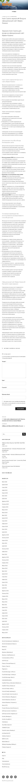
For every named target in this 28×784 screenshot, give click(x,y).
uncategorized (5, 733)
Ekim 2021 (4, 585)
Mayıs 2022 (5, 565)
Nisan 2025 (4, 512)
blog (3, 649)
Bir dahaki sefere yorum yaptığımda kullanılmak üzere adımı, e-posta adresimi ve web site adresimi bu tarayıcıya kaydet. (13, 403)
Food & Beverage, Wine (7, 677)
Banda (3, 646)
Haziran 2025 (5, 507)
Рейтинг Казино (6, 747)
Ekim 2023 (4, 543)
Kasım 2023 (5, 540)
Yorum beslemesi (6, 764)
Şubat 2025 (5, 518)
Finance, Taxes (5, 666)
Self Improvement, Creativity (8, 711)
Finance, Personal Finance (8, 663)
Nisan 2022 (4, 568)
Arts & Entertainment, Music (8, 643)
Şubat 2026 (5, 484)
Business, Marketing (7, 652)
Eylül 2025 (4, 498)
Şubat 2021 (4, 607)
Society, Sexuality (6, 719)
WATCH (4, 738)
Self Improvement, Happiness (9, 713)
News (3, 705)
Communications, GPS (7, 657)
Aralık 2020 (4, 613)
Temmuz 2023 (5, 548)
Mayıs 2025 (5, 509)
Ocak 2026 (4, 487)
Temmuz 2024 (5, 537)
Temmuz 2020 (5, 627)
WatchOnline (5, 741)
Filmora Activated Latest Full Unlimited (11, 466)
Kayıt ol (4, 755)
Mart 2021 (4, 604)
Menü (14, 11)
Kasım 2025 (5, 493)
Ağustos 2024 (5, 535)
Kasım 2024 (5, 526)
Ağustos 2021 (5, 590)
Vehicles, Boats (5, 736)
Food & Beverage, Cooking (8, 674)
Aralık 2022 (4, 551)
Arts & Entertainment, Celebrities (9, 641)
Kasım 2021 (5, 582)
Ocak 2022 (4, 576)
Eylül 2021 (4, 588)
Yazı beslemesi (5, 761)
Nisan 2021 (4, 601)
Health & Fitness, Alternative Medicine (11, 683)
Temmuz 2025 (5, 504)
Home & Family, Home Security (9, 694)
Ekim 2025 (4, 495)
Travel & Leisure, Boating (8, 730)
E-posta (4, 387)
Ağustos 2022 (5, 557)
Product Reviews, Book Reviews (9, 708)
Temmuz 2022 (5, 560)
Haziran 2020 (5, 629)
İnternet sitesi (6, 394)
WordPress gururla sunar (7, 780)
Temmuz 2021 (5, 593)
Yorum (4, 361)
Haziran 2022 (5, 562)
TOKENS (4, 722)
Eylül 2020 (4, 621)
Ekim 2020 (4, 618)
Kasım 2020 (5, 615)
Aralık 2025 (4, 490)
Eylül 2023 (4, 546)
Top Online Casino (6, 724)
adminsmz (13, 16)
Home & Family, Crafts (7, 688)
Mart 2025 (4, 515)
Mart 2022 (4, 571)
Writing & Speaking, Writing (8, 744)
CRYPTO (4, 660)
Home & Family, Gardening (8, 691)
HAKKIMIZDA (5, 680)
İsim (3, 380)
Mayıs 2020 (5, 632)
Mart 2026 (4, 481)
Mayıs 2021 (4, 599)
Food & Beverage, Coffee (8, 671)
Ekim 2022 (4, 554)
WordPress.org (5, 766)
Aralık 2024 (4, 523)
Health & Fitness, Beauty (8, 685)
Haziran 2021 (5, 596)
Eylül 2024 (4, 532)
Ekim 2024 (4, 529)
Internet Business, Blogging (8, 697)
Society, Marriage (6, 716)
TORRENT (4, 727)
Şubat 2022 (5, 574)
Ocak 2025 (4, 521)
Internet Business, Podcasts (8, 702)
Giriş (3, 758)
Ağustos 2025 (5, 501)
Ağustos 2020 (5, 624)
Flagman (4, 669)
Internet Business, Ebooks (12, 348)
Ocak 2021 (4, 610)
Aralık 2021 (4, 579)
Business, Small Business (8, 655)
